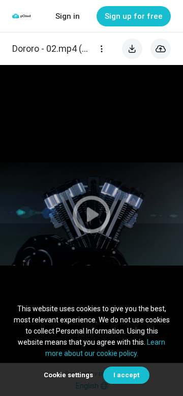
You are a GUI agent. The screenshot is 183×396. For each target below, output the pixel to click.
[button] (91, 214)
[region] (91, 214)
